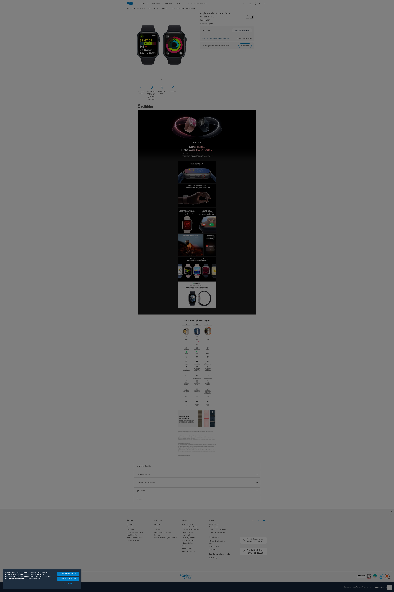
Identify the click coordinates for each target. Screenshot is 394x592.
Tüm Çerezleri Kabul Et (68, 573)
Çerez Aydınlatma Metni (16, 578)
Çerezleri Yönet (68, 583)
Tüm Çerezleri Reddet (68, 578)
